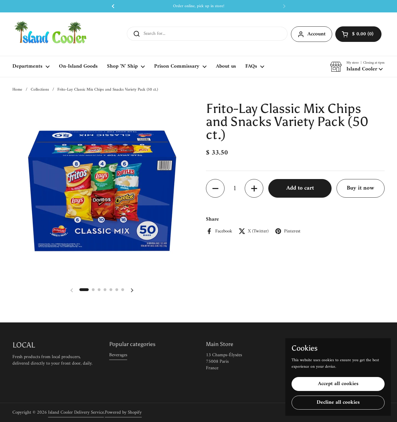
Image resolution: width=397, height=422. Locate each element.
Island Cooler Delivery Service (76, 412)
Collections (40, 89)
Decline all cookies (338, 402)
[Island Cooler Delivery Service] (50, 34)
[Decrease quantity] (215, 188)
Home (17, 89)
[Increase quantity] (254, 188)
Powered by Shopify (123, 412)
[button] (358, 34)
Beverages (118, 355)
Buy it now (360, 188)
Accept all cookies (338, 383)
